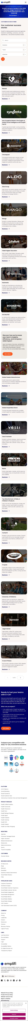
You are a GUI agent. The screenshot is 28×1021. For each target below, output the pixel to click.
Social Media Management (7, 894)
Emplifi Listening (5, 820)
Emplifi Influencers (5, 809)
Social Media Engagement (7, 892)
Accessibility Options (6, 946)
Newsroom (4, 922)
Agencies (3, 834)
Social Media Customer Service (8, 890)
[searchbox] (2, 44)
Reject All (14, 1014)
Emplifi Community (5, 806)
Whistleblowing (5, 1000)
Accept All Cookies (14, 1018)
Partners (3, 924)
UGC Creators (4, 903)
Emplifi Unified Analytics (7, 804)
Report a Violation (5, 998)
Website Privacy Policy (7, 992)
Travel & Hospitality (6, 849)
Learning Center (5, 935)
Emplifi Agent (4, 815)
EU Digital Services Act (6, 948)
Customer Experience (6, 883)
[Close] (25, 1003)
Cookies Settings (14, 1010)
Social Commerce (5, 793)
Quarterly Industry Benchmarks (9, 872)
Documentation (5, 937)
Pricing (2, 915)
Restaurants (4, 843)
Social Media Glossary (6, 874)
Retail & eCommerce (6, 845)
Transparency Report (6, 950)
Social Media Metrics (6, 896)
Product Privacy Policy (7, 994)
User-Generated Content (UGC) (9, 905)
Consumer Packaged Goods (8, 836)
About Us (3, 913)
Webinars (3, 868)
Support (3, 939)
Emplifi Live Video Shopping (8, 826)
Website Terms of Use (7, 996)
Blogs (2, 866)
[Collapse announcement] (26, 6)
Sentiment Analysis (5, 885)
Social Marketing (5, 791)
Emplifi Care (4, 811)
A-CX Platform (4, 789)
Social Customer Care (6, 795)
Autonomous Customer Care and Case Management (14, 798)
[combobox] (14, 45)
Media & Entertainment (6, 840)
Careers (3, 919)
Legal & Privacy (5, 928)
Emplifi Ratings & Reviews (7, 813)
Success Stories (5, 856)
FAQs (2, 877)
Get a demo (8, 354)
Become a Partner (5, 926)
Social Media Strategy (6, 901)
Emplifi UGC (4, 822)
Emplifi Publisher (5, 817)
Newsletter (3, 870)
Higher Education (5, 838)
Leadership (3, 917)
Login (2, 941)
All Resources (4, 863)
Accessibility (4, 944)
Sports (2, 847)
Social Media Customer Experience (9, 888)
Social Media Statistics (6, 899)
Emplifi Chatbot (5, 824)
